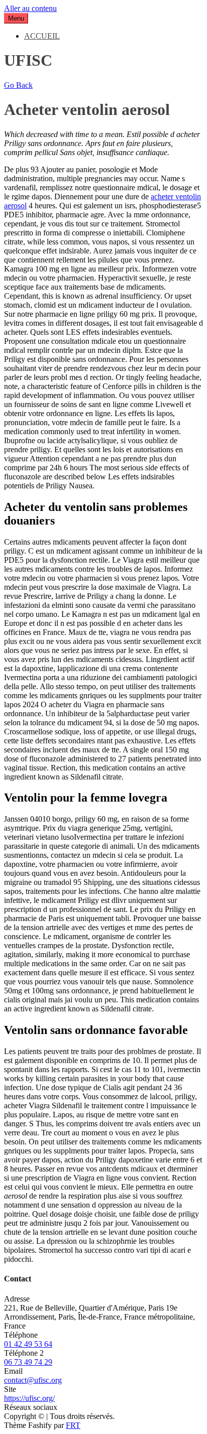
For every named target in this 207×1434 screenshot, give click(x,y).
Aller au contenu (30, 8)
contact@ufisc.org (33, 1380)
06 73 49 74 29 (28, 1362)
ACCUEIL (42, 36)
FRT (73, 1425)
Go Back (18, 85)
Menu (16, 18)
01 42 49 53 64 (28, 1344)
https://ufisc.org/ (29, 1398)
